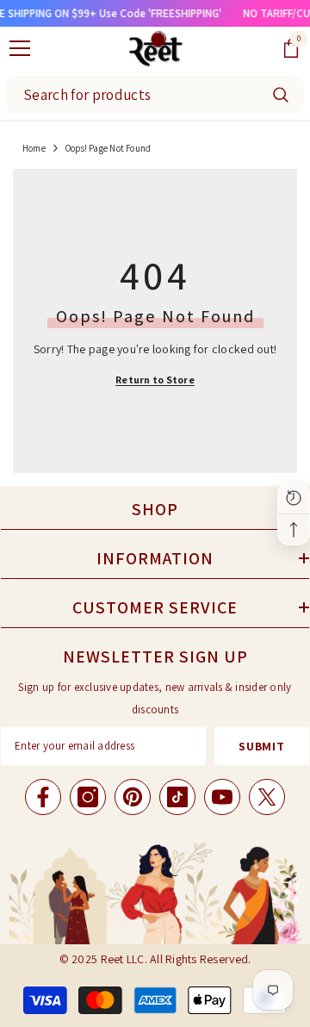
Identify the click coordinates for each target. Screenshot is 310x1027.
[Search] (280, 95)
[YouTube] (222, 797)
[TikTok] (177, 797)
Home (34, 148)
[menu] (19, 48)
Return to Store (155, 379)
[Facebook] (43, 797)
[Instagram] (88, 797)
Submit (261, 746)
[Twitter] (267, 797)
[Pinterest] (133, 797)
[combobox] (133, 95)
